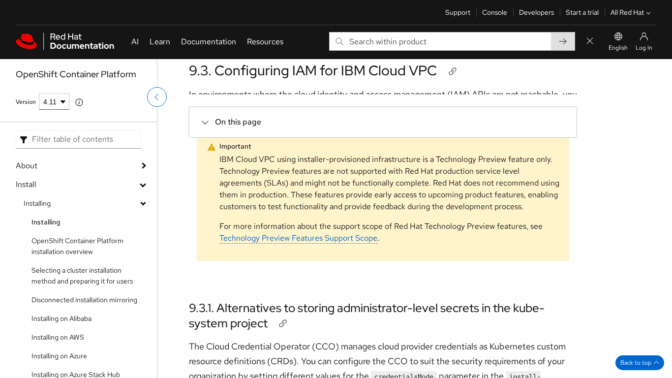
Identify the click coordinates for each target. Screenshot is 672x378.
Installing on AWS (57, 337)
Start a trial (582, 12)
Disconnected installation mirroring (84, 299)
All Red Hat (627, 12)
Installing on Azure (59, 355)
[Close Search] (590, 41)
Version (26, 102)
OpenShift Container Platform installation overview (77, 246)
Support (457, 12)
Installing (37, 203)
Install (26, 184)
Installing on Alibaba (61, 318)
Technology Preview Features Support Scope (298, 238)
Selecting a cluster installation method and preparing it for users (82, 275)
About (26, 165)
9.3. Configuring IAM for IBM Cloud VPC (313, 70)
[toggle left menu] (157, 97)
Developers (536, 12)
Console (494, 12)
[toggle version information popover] (79, 102)
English (618, 48)
